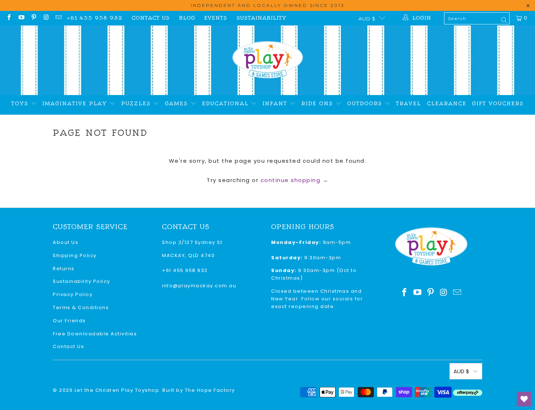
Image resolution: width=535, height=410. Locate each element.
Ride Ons (318, 103)
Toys (21, 103)
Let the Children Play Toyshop (117, 390)
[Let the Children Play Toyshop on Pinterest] (33, 18)
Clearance (447, 103)
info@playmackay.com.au (199, 285)
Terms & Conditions (81, 307)
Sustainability (261, 18)
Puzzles (137, 103)
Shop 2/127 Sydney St (192, 242)
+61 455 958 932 (95, 18)
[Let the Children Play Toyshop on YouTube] (21, 18)
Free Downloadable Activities (95, 333)
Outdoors (366, 103)
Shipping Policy (75, 255)
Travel (408, 103)
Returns (64, 268)
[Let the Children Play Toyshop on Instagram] (46, 18)
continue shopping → (295, 180)
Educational (226, 103)
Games (177, 103)
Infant (276, 103)
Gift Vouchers (498, 103)
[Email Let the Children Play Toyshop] (58, 18)
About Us (65, 242)
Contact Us (151, 18)
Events (215, 18)
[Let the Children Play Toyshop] (267, 60)
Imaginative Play (76, 103)
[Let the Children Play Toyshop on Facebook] (8, 18)
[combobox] (477, 18)
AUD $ (367, 18)
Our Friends (69, 320)
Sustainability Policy (81, 281)
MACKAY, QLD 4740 (188, 255)
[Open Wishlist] (524, 399)
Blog (187, 18)
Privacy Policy (72, 294)
